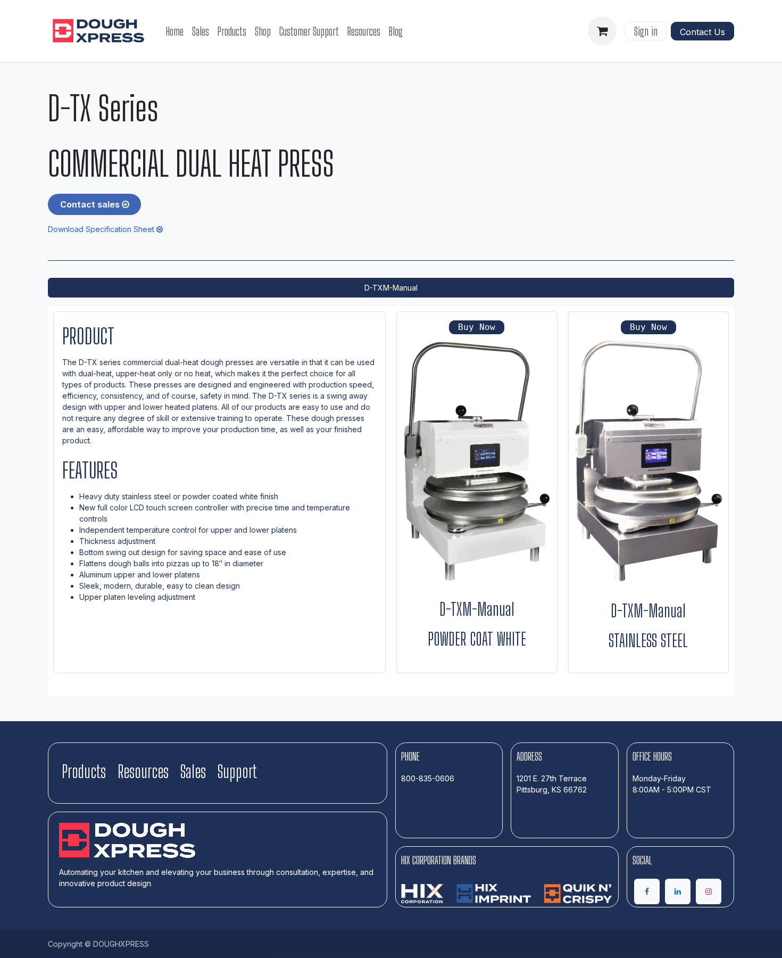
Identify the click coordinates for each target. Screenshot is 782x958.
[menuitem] (175, 31)
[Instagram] (708, 891)
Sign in (646, 31)
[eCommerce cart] (602, 30)
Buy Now (476, 327)
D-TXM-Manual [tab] (391, 287)
